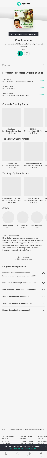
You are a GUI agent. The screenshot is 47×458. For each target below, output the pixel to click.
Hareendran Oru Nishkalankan (15, 44)
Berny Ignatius (33, 44)
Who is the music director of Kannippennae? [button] (19, 290)
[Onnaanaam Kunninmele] (33, 151)
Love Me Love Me (8, 93)
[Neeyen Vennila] (33, 186)
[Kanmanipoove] (11, 151)
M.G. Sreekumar (17, 81)
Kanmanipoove (12, 163)
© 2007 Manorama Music (23, 259)
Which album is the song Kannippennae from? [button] (19, 283)
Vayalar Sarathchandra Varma (37, 225)
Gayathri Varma (28, 81)
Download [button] (6, 65)
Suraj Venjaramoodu (26, 443)
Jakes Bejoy (6, 443)
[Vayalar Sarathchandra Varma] (37, 217)
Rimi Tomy (15, 95)
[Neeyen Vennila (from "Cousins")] (11, 186)
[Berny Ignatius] (8, 217)
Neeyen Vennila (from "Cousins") (11, 198)
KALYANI (41, 443)
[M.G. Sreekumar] (23, 217)
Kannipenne (7, 79)
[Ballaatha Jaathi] (11, 117)
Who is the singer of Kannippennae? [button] (16, 296)
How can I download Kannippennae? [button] (16, 310)
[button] (27, 53)
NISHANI (33, 129)
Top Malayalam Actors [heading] (26, 437)
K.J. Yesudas (6, 441)
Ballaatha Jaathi (11, 129)
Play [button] (20, 53)
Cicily (14, 88)
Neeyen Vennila (33, 198)
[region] (23, 429)
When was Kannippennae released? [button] (16, 273)
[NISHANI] (33, 117)
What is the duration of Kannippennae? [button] (17, 303)
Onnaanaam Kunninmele (33, 163)
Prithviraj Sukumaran (26, 441)
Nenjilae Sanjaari (8, 86)
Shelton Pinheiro (25, 95)
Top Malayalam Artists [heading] (8, 437)
